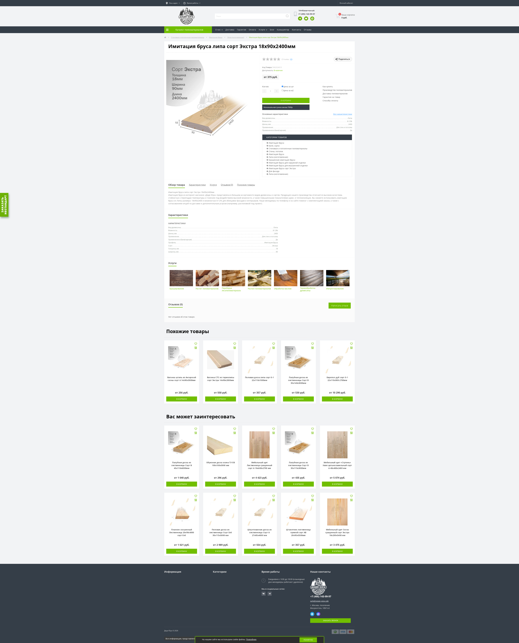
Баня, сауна (274, 145)
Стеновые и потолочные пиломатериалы (187, 37)
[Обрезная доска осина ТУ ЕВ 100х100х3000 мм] (220, 444)
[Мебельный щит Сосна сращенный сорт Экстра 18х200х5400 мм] (337, 511)
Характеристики (197, 184)
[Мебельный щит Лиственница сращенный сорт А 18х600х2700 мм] (259, 444)
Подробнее (251, 639)
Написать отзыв (339, 305)
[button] (173, 3)
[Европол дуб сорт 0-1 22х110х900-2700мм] (337, 359)
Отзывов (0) (227, 184)
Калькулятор (283, 29)
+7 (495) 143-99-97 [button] (320, 596)
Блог (272, 29)
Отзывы (308, 29)
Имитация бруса (215, 37)
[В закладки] (195, 344)
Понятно (308, 640)
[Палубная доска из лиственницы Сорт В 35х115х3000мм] (298, 444)
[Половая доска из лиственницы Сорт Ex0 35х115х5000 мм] (220, 511)
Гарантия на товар (331, 97)
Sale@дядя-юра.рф (307, 10)
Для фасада (274, 171)
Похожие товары (246, 184)
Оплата (252, 29)
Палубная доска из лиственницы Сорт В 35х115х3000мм (298, 465)
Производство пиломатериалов (337, 90)
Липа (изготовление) (235, 37)
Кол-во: (265, 86)
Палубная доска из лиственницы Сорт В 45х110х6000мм (181, 465)
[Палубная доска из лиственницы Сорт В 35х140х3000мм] (298, 359)
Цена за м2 (288, 90)
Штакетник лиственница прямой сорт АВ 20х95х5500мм (298, 532)
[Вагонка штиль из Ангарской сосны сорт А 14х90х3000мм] (181, 359)
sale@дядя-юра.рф (319, 601)
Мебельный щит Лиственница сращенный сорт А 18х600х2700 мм (259, 465)
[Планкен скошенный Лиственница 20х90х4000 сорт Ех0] (181, 511)
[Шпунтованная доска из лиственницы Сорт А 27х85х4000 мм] (259, 511)
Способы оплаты (330, 100)
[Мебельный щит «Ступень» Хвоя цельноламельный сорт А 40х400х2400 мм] (337, 444)
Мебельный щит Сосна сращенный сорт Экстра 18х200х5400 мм (337, 532)
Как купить (328, 86)
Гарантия (241, 29)
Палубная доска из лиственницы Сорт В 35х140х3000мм (298, 380)
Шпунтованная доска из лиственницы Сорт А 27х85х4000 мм (259, 532)
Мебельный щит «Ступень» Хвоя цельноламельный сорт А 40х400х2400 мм (337, 465)
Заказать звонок (330, 620)
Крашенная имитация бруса (282, 160)
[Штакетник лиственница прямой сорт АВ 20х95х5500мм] (298, 511)
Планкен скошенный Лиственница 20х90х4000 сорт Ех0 (181, 532)
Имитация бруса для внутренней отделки (288, 165)
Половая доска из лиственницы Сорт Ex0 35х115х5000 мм (220, 532)
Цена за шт (288, 86)
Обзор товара (176, 184)
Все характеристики (342, 114)
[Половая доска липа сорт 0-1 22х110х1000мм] (259, 359)
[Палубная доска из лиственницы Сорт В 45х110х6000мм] (181, 444)
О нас (218, 29)
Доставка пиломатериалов (335, 93)
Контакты (296, 29)
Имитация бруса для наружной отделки (287, 162)
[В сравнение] (195, 348)
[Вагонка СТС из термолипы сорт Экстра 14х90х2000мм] (220, 359)
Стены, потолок (276, 151)
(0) (291, 59)
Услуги (262, 29)
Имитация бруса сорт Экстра (282, 168)
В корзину (286, 100)
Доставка (229, 29)
